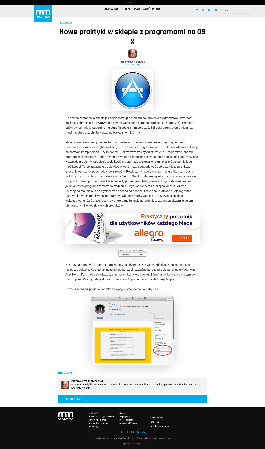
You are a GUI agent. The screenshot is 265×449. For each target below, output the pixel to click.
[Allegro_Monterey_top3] (132, 243)
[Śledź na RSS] (138, 432)
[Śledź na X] (203, 10)
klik (157, 289)
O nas (122, 413)
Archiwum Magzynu (128, 423)
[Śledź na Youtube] (216, 10)
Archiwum (66, 22)
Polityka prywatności (159, 426)
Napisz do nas (156, 418)
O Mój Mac (132, 9)
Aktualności (113, 9)
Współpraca (152, 9)
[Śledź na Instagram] (209, 10)
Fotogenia (154, 422)
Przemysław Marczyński (132, 61)
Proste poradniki (127, 420)
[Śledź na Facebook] (196, 10)
